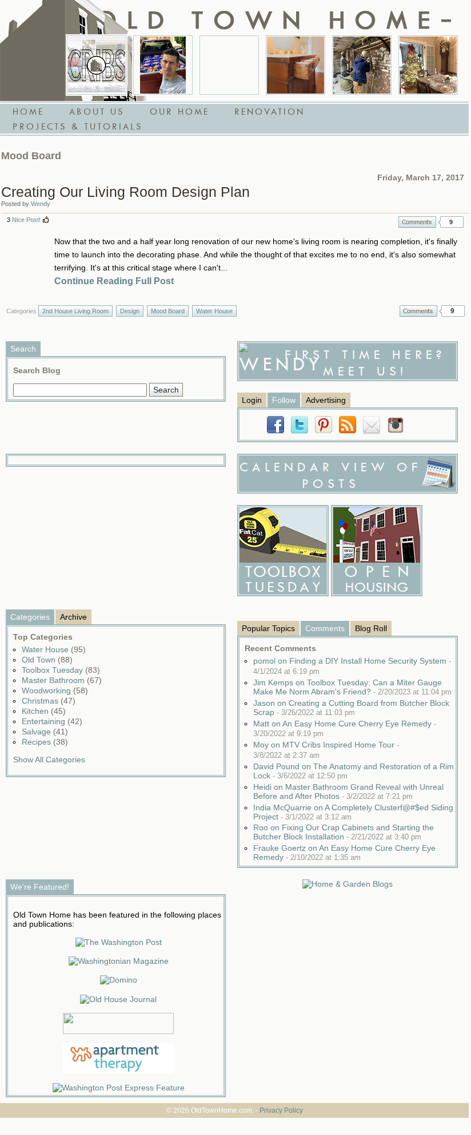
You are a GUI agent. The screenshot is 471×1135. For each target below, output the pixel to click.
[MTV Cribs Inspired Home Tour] (96, 65)
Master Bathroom (62, 680)
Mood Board (168, 311)
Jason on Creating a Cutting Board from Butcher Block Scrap (351, 707)
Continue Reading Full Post (114, 281)
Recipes (45, 741)
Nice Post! (26, 219)
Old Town (47, 659)
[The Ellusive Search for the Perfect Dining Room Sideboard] (295, 65)
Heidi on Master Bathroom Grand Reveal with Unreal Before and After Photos (348, 791)
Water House (214, 311)
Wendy (40, 203)
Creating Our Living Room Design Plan (125, 192)
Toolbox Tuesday (61, 669)
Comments (417, 222)
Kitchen (44, 711)
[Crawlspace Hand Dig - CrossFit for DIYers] (163, 65)
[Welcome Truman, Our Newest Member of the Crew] (229, 65)
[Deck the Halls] (428, 65)
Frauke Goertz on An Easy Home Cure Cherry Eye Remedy (344, 852)
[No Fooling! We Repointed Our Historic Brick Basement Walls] (362, 65)
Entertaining (52, 721)
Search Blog (37, 370)
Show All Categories (49, 759)
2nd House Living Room (75, 311)
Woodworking (55, 690)
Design (129, 311)
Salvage (45, 731)
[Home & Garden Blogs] (347, 883)
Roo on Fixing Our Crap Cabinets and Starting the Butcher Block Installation (343, 832)
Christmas (48, 700)
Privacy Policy (281, 1110)
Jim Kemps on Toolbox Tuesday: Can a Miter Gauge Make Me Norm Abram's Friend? (352, 687)
